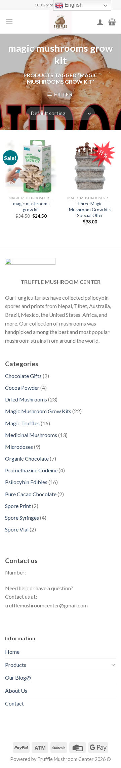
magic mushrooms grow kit (31, 206)
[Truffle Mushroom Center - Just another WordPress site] (60, 22)
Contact (14, 703)
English (73, 5)
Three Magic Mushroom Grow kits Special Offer (90, 209)
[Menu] (9, 21)
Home (12, 651)
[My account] (100, 21)
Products (15, 665)
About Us (16, 690)
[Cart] (112, 21)
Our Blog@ (18, 677)
